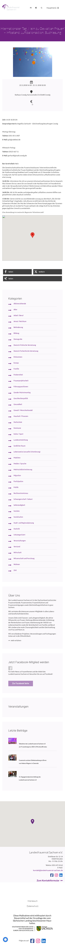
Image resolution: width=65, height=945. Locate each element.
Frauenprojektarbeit (21, 381)
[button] (17, 271)
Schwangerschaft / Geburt (23, 499)
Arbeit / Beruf (18, 315)
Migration (17, 475)
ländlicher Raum (19, 446)
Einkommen (18, 357)
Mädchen (17, 458)
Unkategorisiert (19, 535)
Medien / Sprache (20, 464)
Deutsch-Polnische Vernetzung (25, 345)
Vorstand (17, 546)
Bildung (16, 333)
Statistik (17, 529)
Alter (15, 309)
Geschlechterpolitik (21, 398)
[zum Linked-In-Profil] (61, 875)
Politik (16, 487)
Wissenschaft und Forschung (24, 558)
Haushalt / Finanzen (21, 416)
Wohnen (17, 564)
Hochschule (18, 422)
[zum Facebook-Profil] (52, 875)
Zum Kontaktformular (48, 880)
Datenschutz (32, 906)
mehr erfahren (16, 640)
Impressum (32, 901)
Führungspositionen (21, 386)
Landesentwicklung (21, 440)
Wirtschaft (17, 552)
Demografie (18, 339)
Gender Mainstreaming (22, 392)
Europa (16, 363)
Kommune (17, 428)
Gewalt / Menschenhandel (23, 410)
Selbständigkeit (19, 505)
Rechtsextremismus (21, 493)
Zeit (15, 570)
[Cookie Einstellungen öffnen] (5, 941)
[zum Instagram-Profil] (56, 875)
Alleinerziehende (20, 304)
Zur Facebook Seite (20, 683)
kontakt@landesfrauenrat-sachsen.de (48, 870)
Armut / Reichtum (20, 321)
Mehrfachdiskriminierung (23, 469)
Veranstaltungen (20, 541)
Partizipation (18, 481)
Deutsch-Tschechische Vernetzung (26, 351)
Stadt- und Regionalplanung (24, 523)
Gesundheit (18, 404)
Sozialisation (18, 517)
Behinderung (18, 327)
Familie (16, 369)
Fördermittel (18, 375)
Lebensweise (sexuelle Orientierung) (27, 452)
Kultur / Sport (18, 434)
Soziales (17, 511)
